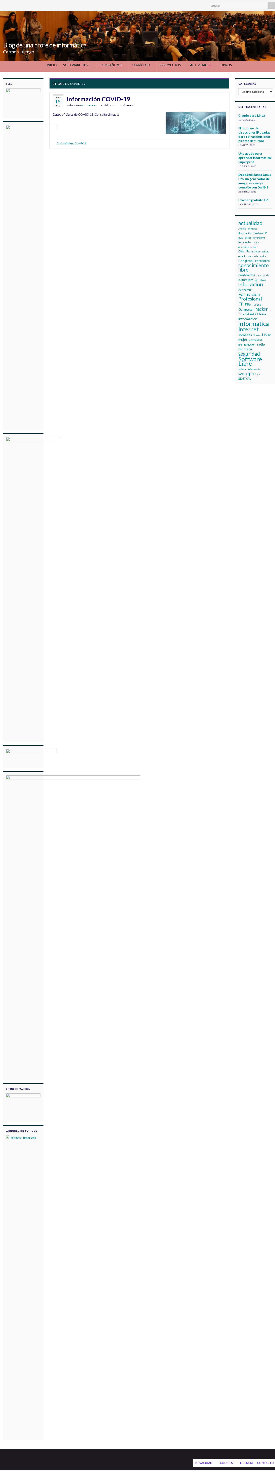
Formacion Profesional (250, 296)
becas (248, 237)
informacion (247, 319)
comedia (242, 256)
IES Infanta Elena (252, 314)
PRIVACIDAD (203, 1463)
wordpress (249, 373)
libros (256, 335)
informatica (253, 323)
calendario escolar (247, 247)
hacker (261, 309)
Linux (266, 334)
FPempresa (253, 304)
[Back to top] (266, 1467)
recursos (245, 349)
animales (252, 228)
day (256, 280)
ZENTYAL (244, 378)
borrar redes (244, 242)
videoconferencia (249, 369)
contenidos (246, 275)
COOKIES (226, 1463)
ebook (263, 280)
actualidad (250, 223)
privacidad (255, 340)
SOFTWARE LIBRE (76, 65)
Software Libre (250, 361)
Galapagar (246, 309)
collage (265, 251)
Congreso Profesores (254, 260)
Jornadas (245, 335)
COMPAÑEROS (110, 65)
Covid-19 (80, 143)
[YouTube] (24, 4)
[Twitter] (5, 4)
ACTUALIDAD (88, 105)
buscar (256, 242)
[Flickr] (31, 4)
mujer (242, 339)
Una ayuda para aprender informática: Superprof (255, 157)
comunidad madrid (257, 256)
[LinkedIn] (18, 4)
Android (242, 228)
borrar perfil (258, 237)
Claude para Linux (251, 115)
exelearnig (244, 289)
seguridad (249, 354)
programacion (246, 344)
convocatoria (263, 275)
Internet (248, 329)
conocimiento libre (253, 267)
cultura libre (245, 279)
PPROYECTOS (170, 65)
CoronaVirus (65, 143)
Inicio (52, 65)
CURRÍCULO (141, 65)
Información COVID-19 (98, 99)
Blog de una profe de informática (45, 45)
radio (261, 344)
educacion (250, 284)
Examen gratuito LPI (253, 200)
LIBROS (226, 65)
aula (240, 237)
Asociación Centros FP (252, 233)
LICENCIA (246, 1463)
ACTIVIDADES (200, 65)
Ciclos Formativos (249, 251)
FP (240, 304)
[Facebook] (11, 4)
